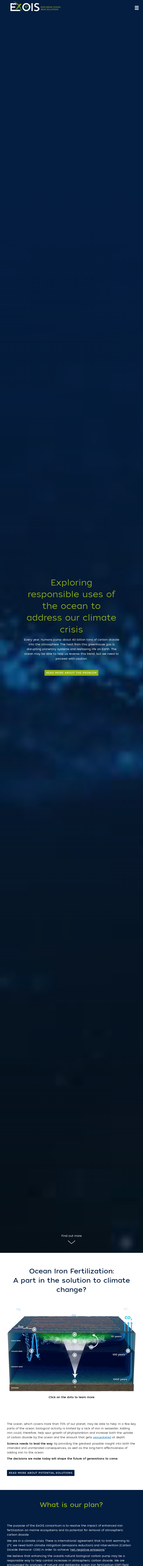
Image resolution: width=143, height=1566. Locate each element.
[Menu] (136, 7)
